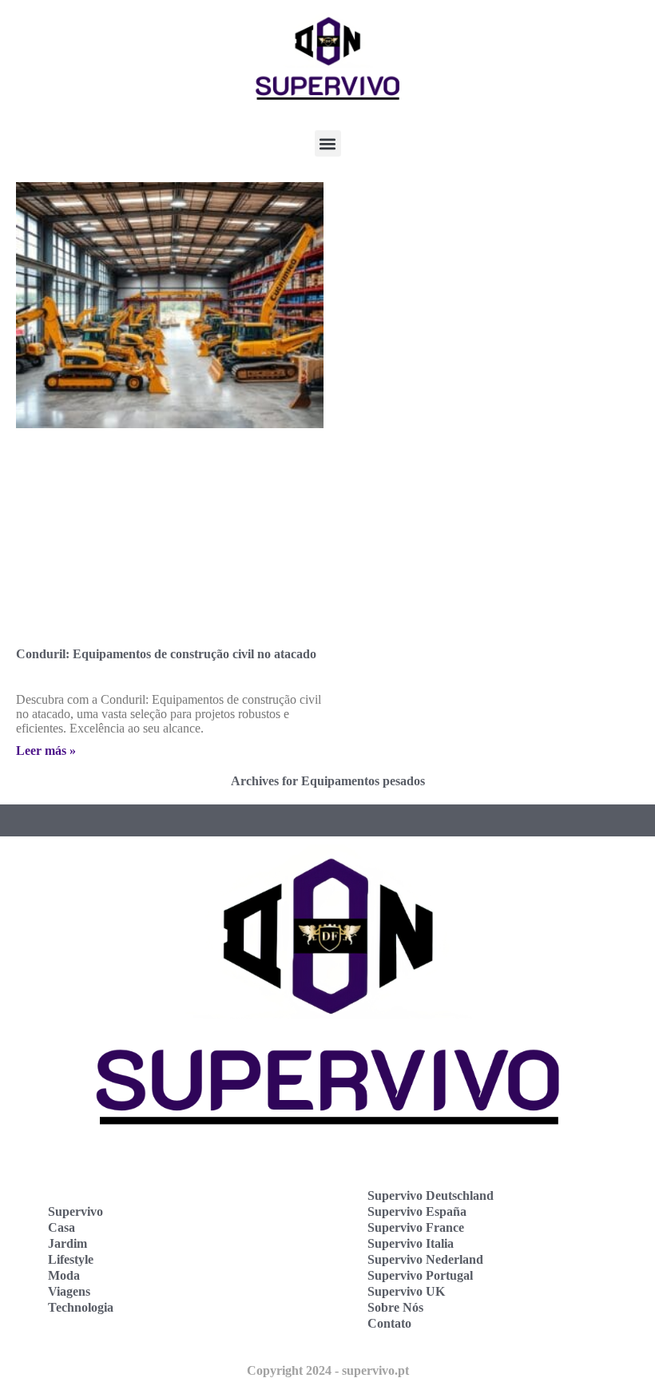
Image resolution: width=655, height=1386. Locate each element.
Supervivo (75, 1211)
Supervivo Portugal (420, 1275)
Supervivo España (416, 1211)
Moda (64, 1275)
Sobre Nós (395, 1307)
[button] (328, 143)
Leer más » (46, 750)
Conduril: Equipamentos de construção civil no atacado (166, 654)
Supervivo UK (406, 1291)
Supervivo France (415, 1227)
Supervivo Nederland (425, 1259)
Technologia (80, 1307)
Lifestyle (70, 1259)
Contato (389, 1323)
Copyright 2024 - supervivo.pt (328, 1370)
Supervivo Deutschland (430, 1195)
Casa (61, 1227)
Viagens (69, 1291)
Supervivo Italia (410, 1243)
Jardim (67, 1243)
